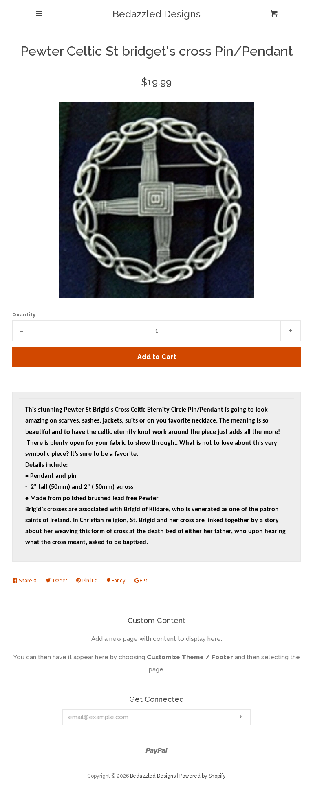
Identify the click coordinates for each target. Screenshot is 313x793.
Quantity (23, 315)
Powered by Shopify (202, 776)
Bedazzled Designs (156, 14)
